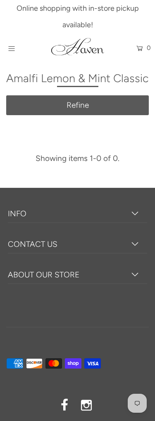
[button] (77, 105)
